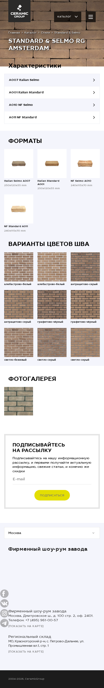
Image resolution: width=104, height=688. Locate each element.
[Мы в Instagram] (4, 613)
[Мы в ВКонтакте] (4, 603)
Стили (45, 33)
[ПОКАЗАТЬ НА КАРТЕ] (26, 626)
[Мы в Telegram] (4, 623)
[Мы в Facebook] (4, 594)
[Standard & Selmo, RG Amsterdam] (18, 401)
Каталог (64, 16)
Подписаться (52, 495)
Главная (14, 33)
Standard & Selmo (67, 33)
